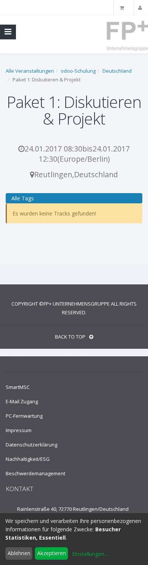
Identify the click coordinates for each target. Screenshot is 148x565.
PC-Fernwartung (24, 415)
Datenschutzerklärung (31, 444)
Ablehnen (19, 553)
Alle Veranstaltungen (30, 70)
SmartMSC (18, 387)
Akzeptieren (51, 553)
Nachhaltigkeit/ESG (28, 459)
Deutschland (117, 70)
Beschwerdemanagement (35, 473)
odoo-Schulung (78, 70)
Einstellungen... (90, 553)
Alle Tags (22, 198)
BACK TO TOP (70, 336)
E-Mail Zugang (22, 401)
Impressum (18, 430)
